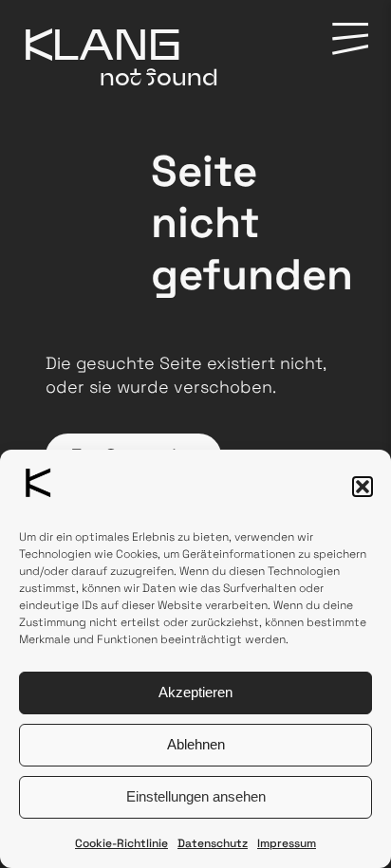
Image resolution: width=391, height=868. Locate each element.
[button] (362, 486)
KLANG (102, 43)
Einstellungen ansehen (196, 796)
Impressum (286, 843)
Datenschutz (212, 843)
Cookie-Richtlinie (121, 843)
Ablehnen (196, 744)
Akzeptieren (195, 692)
